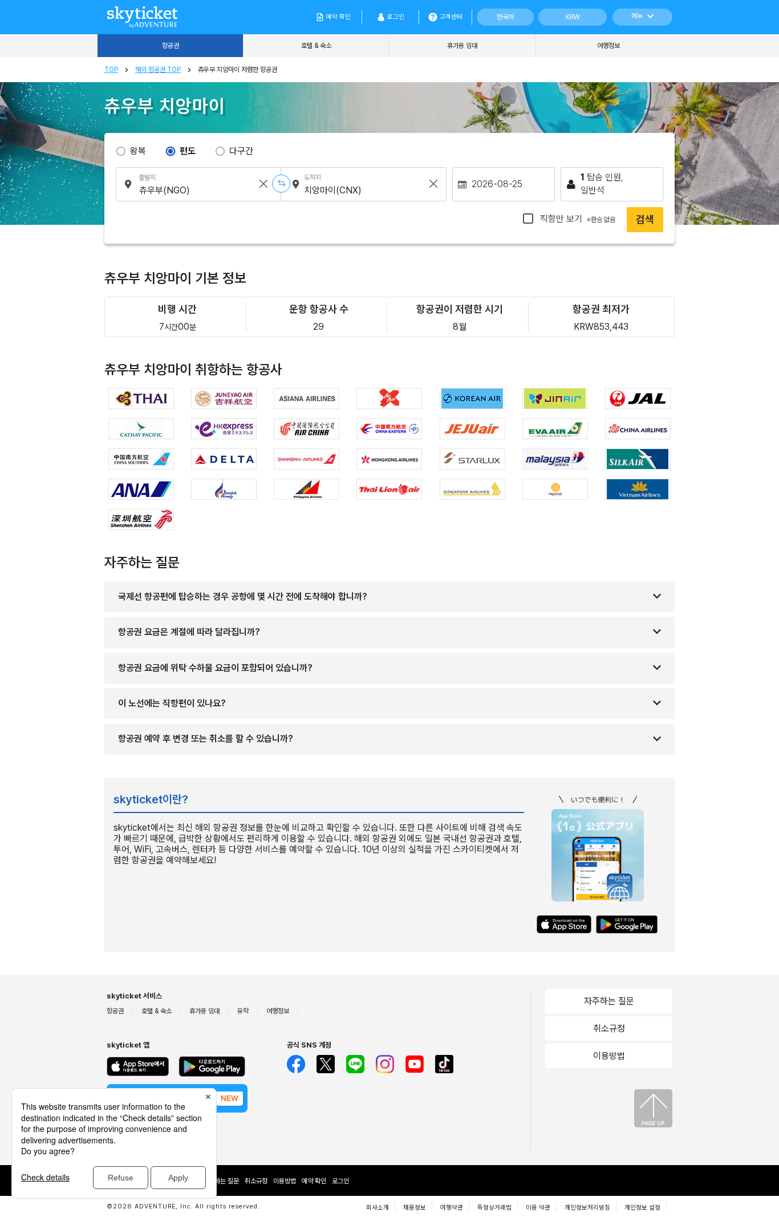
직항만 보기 (576, 218)
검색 (645, 219)
